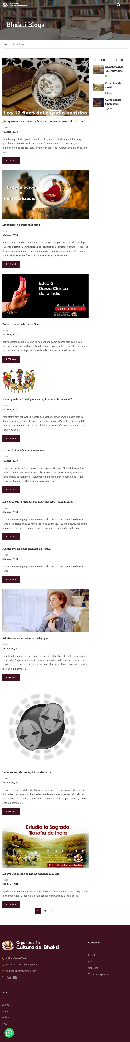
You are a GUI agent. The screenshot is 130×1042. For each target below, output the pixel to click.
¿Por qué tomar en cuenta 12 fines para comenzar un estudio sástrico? (43, 121)
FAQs (4, 1023)
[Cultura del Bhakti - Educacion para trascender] (14, 5)
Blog (90, 961)
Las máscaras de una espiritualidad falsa (26, 772)
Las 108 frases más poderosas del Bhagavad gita (30, 873)
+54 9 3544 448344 (16, 958)
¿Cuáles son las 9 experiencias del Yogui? (26, 548)
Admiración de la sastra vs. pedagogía (25, 638)
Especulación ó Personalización (21, 224)
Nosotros (93, 955)
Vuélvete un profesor (99, 974)
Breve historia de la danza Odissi (21, 324)
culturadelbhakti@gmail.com (21, 971)
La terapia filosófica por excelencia (23, 450)
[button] (9, 1033)
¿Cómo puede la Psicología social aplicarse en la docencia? (37, 399)
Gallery (5, 1017)
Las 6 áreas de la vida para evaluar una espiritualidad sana (37, 501)
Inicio (4, 44)
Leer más (11, 159)
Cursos (5, 1004)
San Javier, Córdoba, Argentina (22, 964)
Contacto (93, 968)
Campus (6, 1011)
